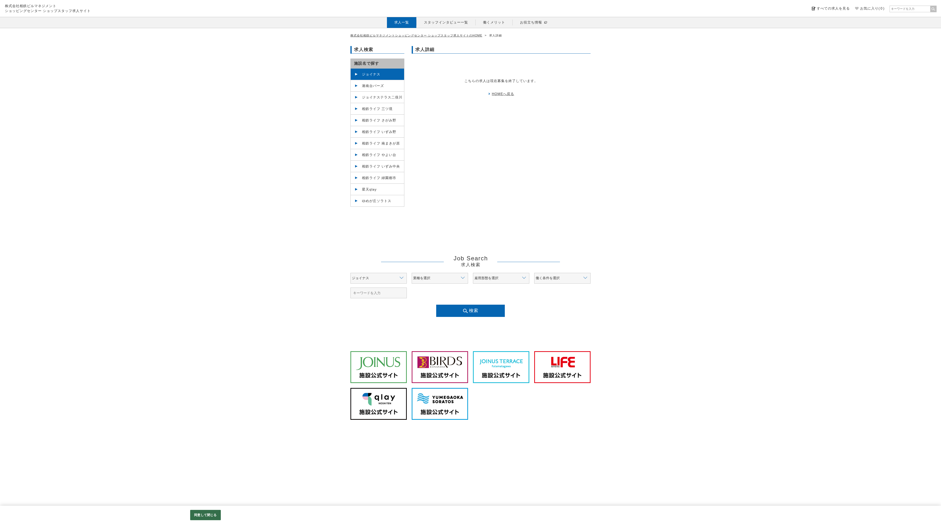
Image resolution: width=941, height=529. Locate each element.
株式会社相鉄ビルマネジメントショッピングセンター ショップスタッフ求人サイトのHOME (416, 35)
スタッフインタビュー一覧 (446, 22)
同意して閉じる (205, 515)
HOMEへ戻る (503, 94)
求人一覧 (401, 22)
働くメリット (494, 22)
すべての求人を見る (833, 8)
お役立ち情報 (531, 22)
